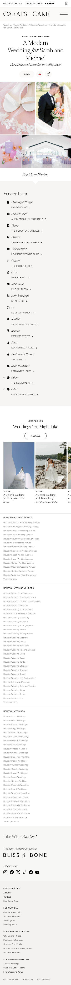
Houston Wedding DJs (13, 698)
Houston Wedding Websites (15, 605)
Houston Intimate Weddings (15, 753)
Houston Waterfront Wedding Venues (20, 575)
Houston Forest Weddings (14, 777)
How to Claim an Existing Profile (17, 948)
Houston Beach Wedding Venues (18, 555)
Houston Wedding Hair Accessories (19, 678)
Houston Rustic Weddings (14, 745)
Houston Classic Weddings (15, 724)
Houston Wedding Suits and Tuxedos (19, 686)
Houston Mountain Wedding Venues (19, 567)
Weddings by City (11, 821)
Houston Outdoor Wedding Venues (18, 571)
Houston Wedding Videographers (18, 634)
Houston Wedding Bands (14, 694)
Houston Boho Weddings (14, 716)
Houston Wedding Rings (14, 690)
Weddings (7, 25)
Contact (7, 897)
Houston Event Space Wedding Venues (20, 527)
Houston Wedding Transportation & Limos (21, 601)
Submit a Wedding (11, 916)
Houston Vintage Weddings (15, 749)
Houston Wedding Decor (14, 658)
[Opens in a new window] (12, 3)
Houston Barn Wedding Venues (17, 543)
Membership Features (13, 940)
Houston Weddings (39, 25)
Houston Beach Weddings (15, 789)
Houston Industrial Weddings (16, 737)
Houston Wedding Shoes (14, 674)
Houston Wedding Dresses (15, 670)
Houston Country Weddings (15, 769)
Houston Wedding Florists (14, 630)
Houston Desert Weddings (15, 773)
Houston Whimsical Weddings (16, 813)
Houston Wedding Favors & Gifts (17, 593)
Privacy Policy (43, 979)
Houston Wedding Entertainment (18, 609)
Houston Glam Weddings (14, 720)
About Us (7, 893)
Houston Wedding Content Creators (19, 597)
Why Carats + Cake (12, 936)
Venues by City (10, 579)
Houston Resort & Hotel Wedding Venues (21, 523)
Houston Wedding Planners (15, 622)
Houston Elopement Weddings (16, 757)
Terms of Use (27, 979)
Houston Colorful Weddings (15, 797)
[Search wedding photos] (49, 3)
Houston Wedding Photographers (18, 625)
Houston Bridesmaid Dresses (16, 682)
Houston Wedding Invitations (16, 646)
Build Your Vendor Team (14, 968)
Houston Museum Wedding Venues (18, 547)
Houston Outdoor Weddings (15, 765)
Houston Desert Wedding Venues (18, 559)
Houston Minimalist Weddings (16, 805)
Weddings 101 (9, 920)
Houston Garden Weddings (15, 781)
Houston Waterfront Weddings (16, 793)
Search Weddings (11, 964)
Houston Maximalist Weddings (16, 801)
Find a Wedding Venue (13, 972)
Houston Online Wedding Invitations (19, 613)
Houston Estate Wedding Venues (18, 535)
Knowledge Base (10, 901)
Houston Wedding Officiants (15, 666)
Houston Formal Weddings (15, 733)
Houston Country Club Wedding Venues (21, 539)
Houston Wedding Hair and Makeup (19, 650)
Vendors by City (10, 702)
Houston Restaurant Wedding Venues (20, 551)
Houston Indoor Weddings (15, 761)
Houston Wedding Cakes (14, 642)
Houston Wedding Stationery (16, 618)
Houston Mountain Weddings (16, 785)
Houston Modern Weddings (15, 741)
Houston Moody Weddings (15, 809)
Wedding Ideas (10, 925)
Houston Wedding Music (14, 654)
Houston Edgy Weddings (14, 729)
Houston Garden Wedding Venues (18, 563)
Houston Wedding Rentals (15, 662)
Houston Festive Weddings (15, 817)
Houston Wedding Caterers (15, 638)
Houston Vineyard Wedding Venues (19, 531)
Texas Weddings (21, 25)
